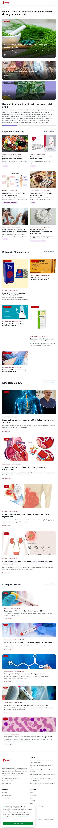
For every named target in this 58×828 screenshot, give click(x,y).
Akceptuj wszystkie (18, 823)
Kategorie (33, 789)
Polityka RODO (39, 819)
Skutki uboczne (7, 261)
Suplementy (32, 800)
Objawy (6, 392)
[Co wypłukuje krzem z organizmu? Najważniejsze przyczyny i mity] (29, 38)
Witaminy (5, 166)
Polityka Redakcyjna (49, 819)
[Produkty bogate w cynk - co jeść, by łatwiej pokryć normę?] (29, 70)
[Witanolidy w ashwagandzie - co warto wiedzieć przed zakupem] (29, 90)
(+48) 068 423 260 (8, 781)
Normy (5, 593)
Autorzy (5, 789)
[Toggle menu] (54, 2)
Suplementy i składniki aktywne (11, 82)
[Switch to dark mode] (50, 2)
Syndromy (32, 798)
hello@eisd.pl (7, 783)
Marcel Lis (32, 154)
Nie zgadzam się (18, 819)
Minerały (7, 21)
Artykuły (32, 757)
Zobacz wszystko (49, 131)
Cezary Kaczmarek (7, 154)
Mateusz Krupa (6, 227)
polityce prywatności (24, 816)
